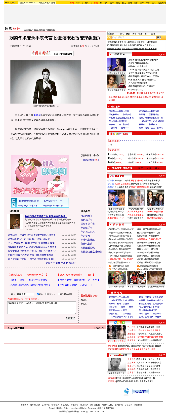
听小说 (111, 184)
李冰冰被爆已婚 (136, 209)
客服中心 (75, 405)
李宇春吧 (132, 154)
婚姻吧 (131, 162)
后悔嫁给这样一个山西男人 (148, 369)
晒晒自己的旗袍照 (125, 381)
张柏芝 (139, 97)
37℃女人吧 (151, 162)
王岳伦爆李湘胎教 (120, 269)
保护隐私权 (95, 405)
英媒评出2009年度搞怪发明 (148, 362)
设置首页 (25, 405)
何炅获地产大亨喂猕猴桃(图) (121, 229)
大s (123, 97)
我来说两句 (76, 46)
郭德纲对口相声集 (123, 180)
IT (101, 3)
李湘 (158, 97)
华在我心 (139, 89)
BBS (154, 3)
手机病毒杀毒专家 (123, 187)
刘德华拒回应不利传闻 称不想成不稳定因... (30, 239)
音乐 (140, 34)
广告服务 (65, 405)
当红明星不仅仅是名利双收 (148, 366)
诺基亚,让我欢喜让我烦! (147, 60)
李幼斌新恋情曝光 (155, 211)
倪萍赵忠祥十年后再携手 (148, 236)
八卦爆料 (131, 330)
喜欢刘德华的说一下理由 (148, 76)
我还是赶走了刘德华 (146, 86)
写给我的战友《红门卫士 (148, 70)
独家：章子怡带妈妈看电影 (149, 229)
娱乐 (87, 3)
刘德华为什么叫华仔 (91, 251)
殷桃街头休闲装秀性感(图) (120, 236)
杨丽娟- (131, 66)
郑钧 (149, 97)
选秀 (127, 97)
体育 (78, 3)
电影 (120, 97)
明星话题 (131, 340)
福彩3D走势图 (156, 187)
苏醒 (145, 97)
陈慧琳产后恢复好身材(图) (120, 232)
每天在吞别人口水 (117, 373)
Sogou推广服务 (15, 328)
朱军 (111, 97)
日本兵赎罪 (152, 42)
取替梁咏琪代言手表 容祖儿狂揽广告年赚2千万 (32, 251)
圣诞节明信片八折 (116, 218)
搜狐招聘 (55, 405)
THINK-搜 (132, 70)
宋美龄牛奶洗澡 (114, 48)
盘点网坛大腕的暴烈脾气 (120, 249)
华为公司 (85, 235)
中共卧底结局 (128, 48)
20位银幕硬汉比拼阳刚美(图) (149, 340)
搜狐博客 (132, 60)
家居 (118, 3)
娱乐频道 (28, 30)
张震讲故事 (149, 180)
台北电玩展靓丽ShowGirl (120, 262)
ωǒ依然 (131, 89)
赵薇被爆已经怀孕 (116, 211)
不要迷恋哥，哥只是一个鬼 (148, 359)
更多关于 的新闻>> (61, 263)
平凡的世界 (144, 184)
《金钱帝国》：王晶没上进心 (149, 334)
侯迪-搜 (131, 79)
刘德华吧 (132, 158)
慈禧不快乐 (139, 48)
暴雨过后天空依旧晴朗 (144, 381)
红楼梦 (157, 180)
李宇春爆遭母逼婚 (116, 215)
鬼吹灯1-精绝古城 (122, 184)
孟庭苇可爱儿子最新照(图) (148, 256)
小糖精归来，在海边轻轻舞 (148, 372)
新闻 (122, 34)
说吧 (153, 34)
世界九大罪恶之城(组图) (147, 249)
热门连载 (112, 349)
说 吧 (125, 134)
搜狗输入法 (35, 405)
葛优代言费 (86, 243)
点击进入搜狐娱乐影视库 (148, 259)
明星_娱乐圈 (39, 30)
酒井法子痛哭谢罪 (156, 286)
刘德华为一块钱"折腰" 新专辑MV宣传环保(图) (31, 235)
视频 (130, 3)
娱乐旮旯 (131, 366)
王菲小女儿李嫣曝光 (136, 286)
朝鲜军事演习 (140, 42)
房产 (112, 3)
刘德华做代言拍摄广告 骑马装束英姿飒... (46, 216)
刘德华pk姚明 (141, 83)
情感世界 (131, 369)
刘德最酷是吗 (88, 247)
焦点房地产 (45, 2)
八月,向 (131, 83)
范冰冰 (133, 97)
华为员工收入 (88, 231)
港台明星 (51, 30)
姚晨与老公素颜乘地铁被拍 (121, 242)
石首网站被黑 (113, 45)
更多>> (162, 54)
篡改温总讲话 (126, 45)
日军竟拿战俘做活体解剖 (120, 246)
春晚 (154, 97)
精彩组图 (131, 337)
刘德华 (37, 115)
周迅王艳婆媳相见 (135, 215)
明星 (113, 100)
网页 (128, 34)
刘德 (110, 144)
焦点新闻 (131, 359)
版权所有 (110, 408)
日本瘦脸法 (150, 45)
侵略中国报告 (151, 48)
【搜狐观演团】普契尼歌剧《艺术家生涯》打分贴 (139, 346)
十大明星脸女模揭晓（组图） (149, 327)
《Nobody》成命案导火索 (120, 256)
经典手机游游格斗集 (140, 187)
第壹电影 (131, 334)
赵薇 (115, 97)
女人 (124, 3)
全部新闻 (128, 405)
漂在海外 (112, 378)
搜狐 (22, 2)
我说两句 (162, 3)
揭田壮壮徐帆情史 (117, 209)
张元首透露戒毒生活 (149, 266)
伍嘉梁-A (132, 63)
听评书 (111, 180)
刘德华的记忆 (143, 63)
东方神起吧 (151, 158)
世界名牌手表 (88, 223)
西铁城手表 (86, 219)
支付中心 (46, 405)
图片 (147, 34)
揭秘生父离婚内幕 (155, 209)
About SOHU (107, 405)
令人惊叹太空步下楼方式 (151, 269)
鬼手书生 (132, 73)
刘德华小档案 (141, 66)
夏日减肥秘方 (138, 45)
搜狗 (53, 2)
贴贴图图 (131, 362)
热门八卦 (131, 327)
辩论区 (84, 304)
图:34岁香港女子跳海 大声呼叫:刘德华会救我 (31, 243)
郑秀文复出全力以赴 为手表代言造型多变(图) (31, 259)
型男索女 (131, 372)
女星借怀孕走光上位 (117, 90)
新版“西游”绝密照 (116, 286)
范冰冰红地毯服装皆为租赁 (121, 239)
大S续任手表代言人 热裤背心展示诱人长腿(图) (32, 247)
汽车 (106, 3)
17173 (37, 2)
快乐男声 (160, 93)
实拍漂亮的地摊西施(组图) (148, 246)
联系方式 (84, 405)
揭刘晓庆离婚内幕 (135, 211)
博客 (148, 3)
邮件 (142, 3)
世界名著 (135, 184)
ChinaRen (29, 2)
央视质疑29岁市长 (115, 42)
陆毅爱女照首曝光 (155, 215)
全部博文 (138, 405)
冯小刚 (146, 93)
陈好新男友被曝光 (155, 218)
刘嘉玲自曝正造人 (135, 218)
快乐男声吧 (151, 154)
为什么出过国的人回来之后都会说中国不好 (136, 378)
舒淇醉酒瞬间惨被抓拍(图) (148, 242)
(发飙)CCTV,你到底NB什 (148, 73)
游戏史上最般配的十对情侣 (149, 262)
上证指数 (113, 154)
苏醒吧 (112, 158)
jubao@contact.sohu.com (92, 411)
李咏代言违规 (88, 239)
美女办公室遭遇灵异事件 (120, 252)
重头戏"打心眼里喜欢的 (145, 79)
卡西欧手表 (86, 227)
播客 (136, 3)
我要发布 (99, 328)
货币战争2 (154, 184)
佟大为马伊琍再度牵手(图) (148, 232)
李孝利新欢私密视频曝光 (148, 252)
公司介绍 (119, 405)
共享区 (111, 187)
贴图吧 (112, 162)
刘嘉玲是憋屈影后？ (117, 73)
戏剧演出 (112, 346)
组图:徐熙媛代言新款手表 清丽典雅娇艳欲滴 (30, 255)
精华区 (84, 300)
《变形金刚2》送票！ (121, 266)
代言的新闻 (86, 215)
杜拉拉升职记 (137, 180)
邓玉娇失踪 (129, 42)
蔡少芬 (153, 93)
